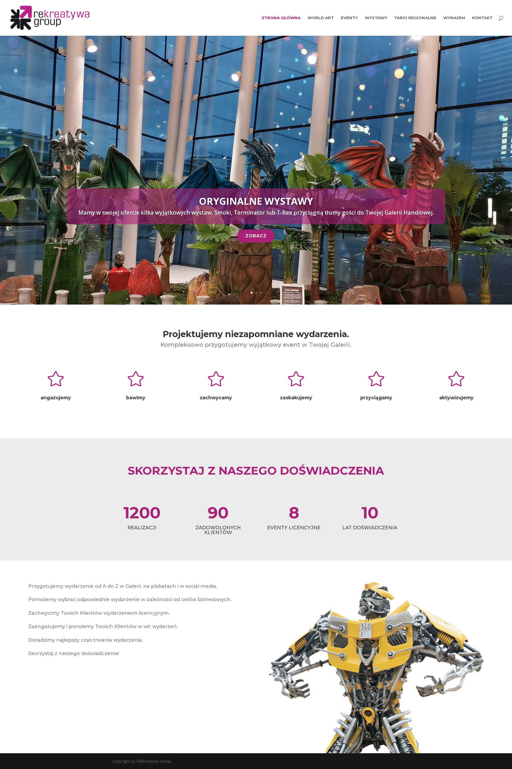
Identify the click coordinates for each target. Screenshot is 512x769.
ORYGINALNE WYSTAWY (256, 201)
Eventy (349, 18)
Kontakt (482, 18)
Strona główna (281, 18)
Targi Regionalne (415, 18)
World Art (320, 18)
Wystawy (376, 18)
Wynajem (454, 18)
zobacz (256, 235)
